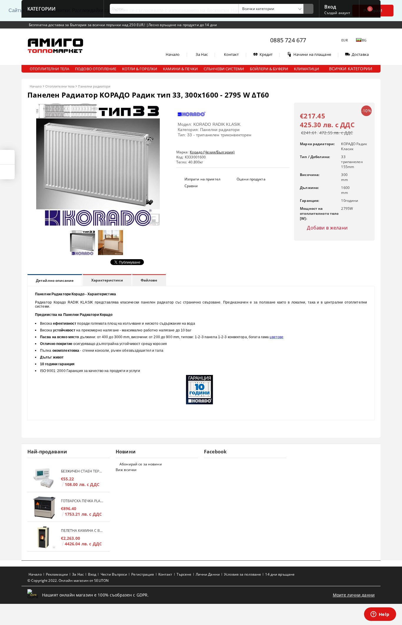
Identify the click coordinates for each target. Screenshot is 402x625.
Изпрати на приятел (202, 179)
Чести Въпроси (114, 574)
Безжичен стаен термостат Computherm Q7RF (82, 471)
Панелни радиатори (94, 86)
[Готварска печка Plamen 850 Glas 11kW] (44, 508)
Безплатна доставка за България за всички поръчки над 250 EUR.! (87, 24)
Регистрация (142, 574)
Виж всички (126, 469)
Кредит (266, 54)
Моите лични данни (354, 595)
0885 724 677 (288, 40)
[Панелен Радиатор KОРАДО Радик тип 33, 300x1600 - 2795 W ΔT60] (98, 224)
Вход (330, 6)
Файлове (149, 280)
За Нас (202, 54)
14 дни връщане (280, 574)
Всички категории (350, 68)
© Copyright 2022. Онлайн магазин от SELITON (68, 580)
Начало (173, 54)
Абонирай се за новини (140, 464)
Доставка (360, 54)
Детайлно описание (55, 280)
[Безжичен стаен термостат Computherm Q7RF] (44, 478)
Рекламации (57, 574)
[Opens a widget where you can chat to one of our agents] (380, 614)
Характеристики (107, 280)
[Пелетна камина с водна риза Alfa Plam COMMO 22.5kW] (44, 537)
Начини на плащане (312, 54)
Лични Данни (208, 574)
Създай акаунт (337, 12)
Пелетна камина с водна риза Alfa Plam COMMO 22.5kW (82, 530)
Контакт (231, 54)
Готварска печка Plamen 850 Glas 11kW (82, 500)
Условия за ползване (242, 574)
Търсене (184, 574)
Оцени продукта (251, 179)
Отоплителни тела (60, 86)
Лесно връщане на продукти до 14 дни (182, 24)
